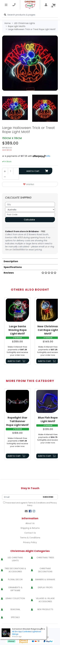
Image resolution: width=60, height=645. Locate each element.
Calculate (29, 219)
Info (48, 156)
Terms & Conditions (37, 503)
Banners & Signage (45, 579)
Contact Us (30, 532)
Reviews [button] (9, 272)
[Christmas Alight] (30, 4)
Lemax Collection (15, 598)
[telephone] (14, 5)
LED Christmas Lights (15, 559)
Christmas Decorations (45, 570)
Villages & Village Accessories (45, 600)
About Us (30, 523)
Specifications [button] (13, 267)
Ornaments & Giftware (15, 589)
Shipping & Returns (30, 528)
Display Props (45, 587)
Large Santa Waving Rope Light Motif (17, 330)
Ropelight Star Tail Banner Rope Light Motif (17, 421)
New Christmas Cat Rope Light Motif (47, 330)
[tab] (30, 261)
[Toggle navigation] (6, 4)
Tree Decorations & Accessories (15, 570)
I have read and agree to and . (31, 504)
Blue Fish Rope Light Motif (48, 419)
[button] (30, 184)
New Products (45, 609)
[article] (17, 331)
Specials (15, 617)
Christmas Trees (45, 557)
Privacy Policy (30, 542)
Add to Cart (32, 171)
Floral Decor (15, 579)
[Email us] (26, 511)
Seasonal (15, 609)
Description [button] (11, 261)
